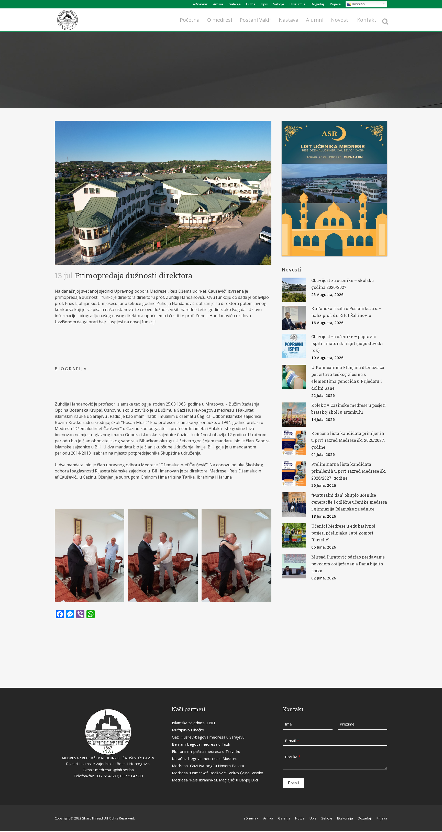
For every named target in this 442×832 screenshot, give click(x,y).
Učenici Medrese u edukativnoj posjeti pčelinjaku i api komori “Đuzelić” (343, 532)
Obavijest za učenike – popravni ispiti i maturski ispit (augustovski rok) (347, 343)
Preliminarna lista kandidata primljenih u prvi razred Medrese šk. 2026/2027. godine (348, 471)
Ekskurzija (297, 4)
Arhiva (218, 4)
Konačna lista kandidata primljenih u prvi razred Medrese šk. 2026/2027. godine (348, 440)
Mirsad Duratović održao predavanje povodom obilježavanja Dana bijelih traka (348, 563)
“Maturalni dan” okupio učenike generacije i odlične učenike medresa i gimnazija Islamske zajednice (349, 502)
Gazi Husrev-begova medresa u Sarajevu (208, 737)
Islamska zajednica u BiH (193, 722)
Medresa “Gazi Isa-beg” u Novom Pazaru (208, 765)
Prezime (347, 724)
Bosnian (358, 4)
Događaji (318, 4)
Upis (264, 4)
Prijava (335, 4)
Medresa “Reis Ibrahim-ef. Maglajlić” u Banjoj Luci (215, 779)
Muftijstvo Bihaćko (188, 729)
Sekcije (278, 4)
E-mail (292, 740)
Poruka (293, 756)
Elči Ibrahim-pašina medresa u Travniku (206, 751)
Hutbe (251, 4)
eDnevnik (200, 4)
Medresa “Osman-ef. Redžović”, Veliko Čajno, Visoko (217, 772)
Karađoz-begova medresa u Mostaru (204, 758)
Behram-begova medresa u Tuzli (201, 744)
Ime (288, 724)
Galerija (234, 4)
